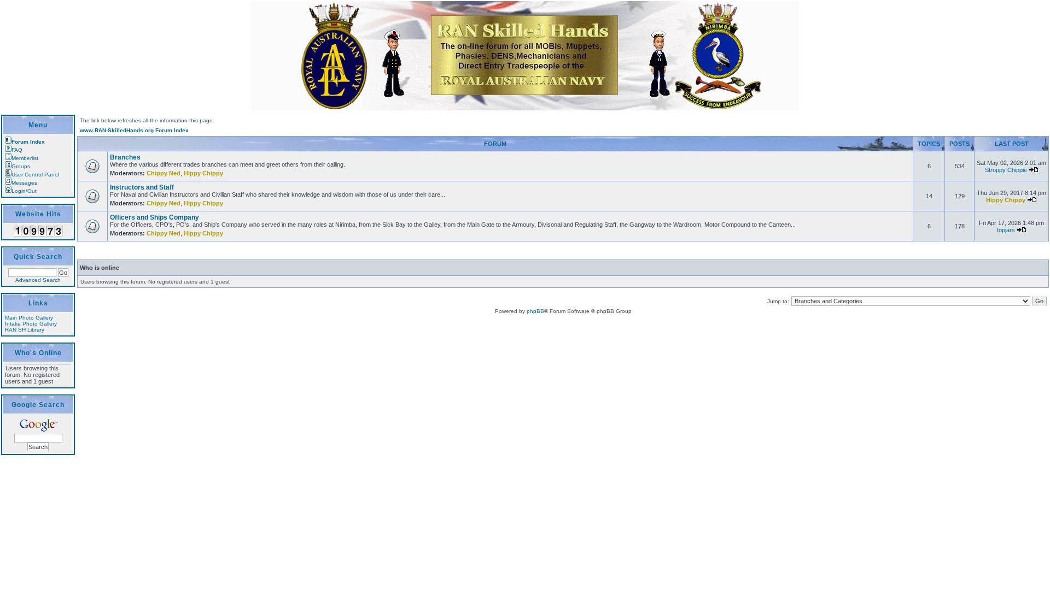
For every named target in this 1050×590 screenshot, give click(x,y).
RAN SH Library (24, 330)
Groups (20, 166)
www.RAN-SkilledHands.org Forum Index (134, 130)
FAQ (16, 150)
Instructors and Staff (142, 187)
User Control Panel (35, 175)
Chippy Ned (163, 173)
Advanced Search (38, 280)
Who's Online (38, 353)
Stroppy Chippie (1006, 170)
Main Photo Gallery (29, 318)
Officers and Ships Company (154, 217)
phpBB (535, 311)
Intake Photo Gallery (31, 324)
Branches (125, 157)
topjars (1006, 230)
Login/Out (24, 191)
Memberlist (24, 158)
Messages (24, 183)
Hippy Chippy (203, 173)
